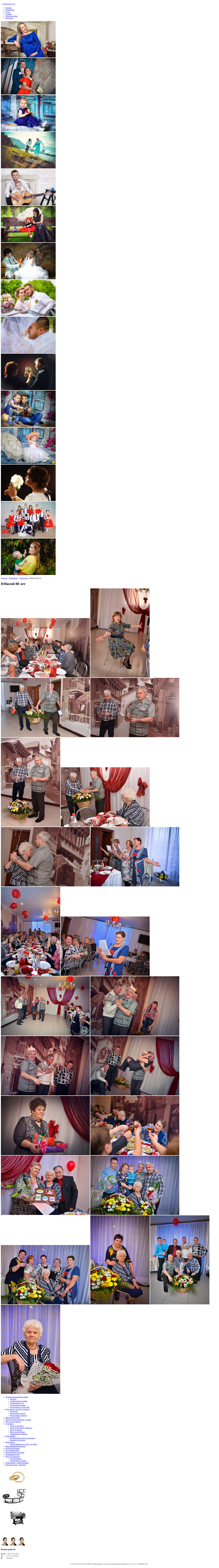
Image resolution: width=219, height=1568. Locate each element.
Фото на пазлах (16, 1430)
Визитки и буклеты (17, 1440)
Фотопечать (10, 1442)
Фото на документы (13, 1422)
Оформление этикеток (18, 1434)
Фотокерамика (15, 1459)
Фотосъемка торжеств (18, 1416)
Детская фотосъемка (18, 1405)
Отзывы (8, 14)
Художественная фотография (16, 1397)
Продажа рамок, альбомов (15, 1465)
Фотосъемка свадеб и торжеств (17, 1409)
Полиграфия (10, 1436)
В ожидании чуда (17, 1403)
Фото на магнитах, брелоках (21, 1428)
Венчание (14, 1411)
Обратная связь (11, 16)
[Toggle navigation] (2, 4)
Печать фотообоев (12, 1448)
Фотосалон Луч (9, 4)
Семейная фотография (18, 1401)
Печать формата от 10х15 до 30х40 (23, 1444)
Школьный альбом (12, 1418)
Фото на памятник (12, 1457)
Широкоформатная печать (15, 1446)
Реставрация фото (12, 1450)
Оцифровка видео (12, 1455)
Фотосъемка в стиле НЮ (19, 1407)
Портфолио (9, 10)
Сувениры (9, 1424)
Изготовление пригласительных (22, 1438)
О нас (7, 12)
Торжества (24, 578)
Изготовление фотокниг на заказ (18, 1420)
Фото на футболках (17, 1432)
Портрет (13, 1399)
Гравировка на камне (18, 1461)
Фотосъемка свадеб (17, 1413)
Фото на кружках (16, 1426)
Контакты (9, 18)
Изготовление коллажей (14, 1452)
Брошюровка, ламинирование (17, 1463)
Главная (8, 8)
